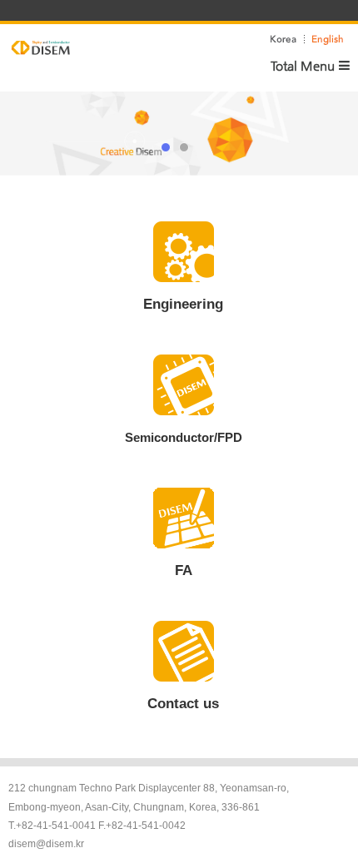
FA (183, 570)
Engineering (183, 304)
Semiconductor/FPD (183, 437)
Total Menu (303, 65)
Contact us (183, 704)
